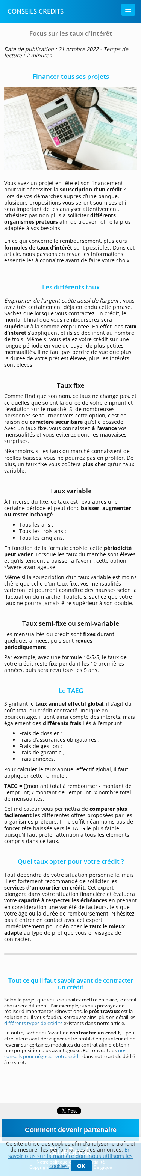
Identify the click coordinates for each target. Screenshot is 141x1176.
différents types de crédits (33, 1023)
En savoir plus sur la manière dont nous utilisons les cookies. (70, 1158)
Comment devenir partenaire (71, 1130)
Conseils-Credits (36, 11)
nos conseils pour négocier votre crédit (65, 1053)
